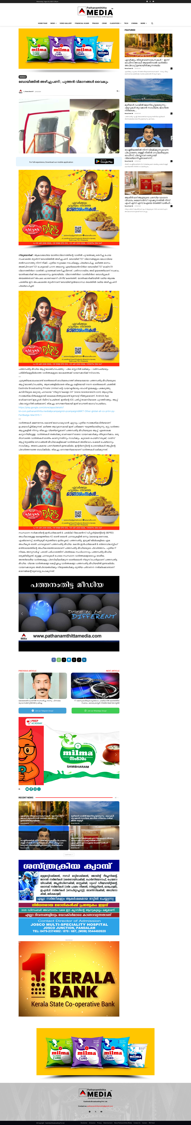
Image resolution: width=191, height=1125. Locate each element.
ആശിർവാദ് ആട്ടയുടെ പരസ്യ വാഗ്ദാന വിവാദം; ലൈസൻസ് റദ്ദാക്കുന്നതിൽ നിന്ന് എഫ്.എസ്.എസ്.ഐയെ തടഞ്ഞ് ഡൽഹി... (148, 200)
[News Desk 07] (21, 91)
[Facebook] (54, 660)
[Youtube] (153, 1)
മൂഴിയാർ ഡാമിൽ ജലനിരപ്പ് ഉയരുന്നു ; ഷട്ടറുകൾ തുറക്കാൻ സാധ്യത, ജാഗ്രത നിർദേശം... (147, 108)
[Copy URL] (79, 660)
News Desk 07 (29, 91)
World (23, 77)
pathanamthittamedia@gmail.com (100, 1106)
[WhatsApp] (59, 660)
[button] (152, 23)
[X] (150, 1)
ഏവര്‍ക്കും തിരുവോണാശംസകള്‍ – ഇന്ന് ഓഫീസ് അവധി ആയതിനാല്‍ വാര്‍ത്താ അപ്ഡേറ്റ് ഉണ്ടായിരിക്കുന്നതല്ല (42, 818)
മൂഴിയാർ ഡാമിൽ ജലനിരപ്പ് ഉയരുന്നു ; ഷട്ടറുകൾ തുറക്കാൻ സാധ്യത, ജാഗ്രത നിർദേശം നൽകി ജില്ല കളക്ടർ (92, 818)
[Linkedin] (84, 660)
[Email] (74, 660)
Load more (68, 855)
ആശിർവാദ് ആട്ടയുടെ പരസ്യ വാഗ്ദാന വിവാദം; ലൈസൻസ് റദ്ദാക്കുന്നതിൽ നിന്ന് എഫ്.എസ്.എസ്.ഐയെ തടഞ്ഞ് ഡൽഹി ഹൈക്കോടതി (92, 841)
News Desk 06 (75, 823)
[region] (69, 50)
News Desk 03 (24, 823)
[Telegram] (147, 1)
